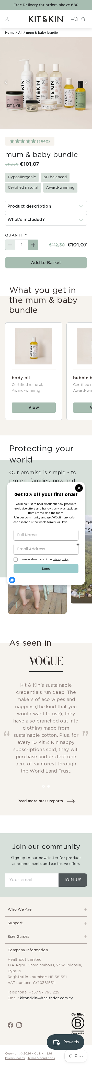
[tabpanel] (46, 717)
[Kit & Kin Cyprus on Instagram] (19, 1025)
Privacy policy (15, 1058)
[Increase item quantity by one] (33, 245)
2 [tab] (52, 790)
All (20, 32)
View (33, 408)
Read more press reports (40, 801)
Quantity (16, 235)
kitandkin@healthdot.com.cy (46, 998)
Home (9, 32)
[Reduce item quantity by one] (10, 245)
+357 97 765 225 (44, 992)
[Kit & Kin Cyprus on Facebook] (10, 1025)
